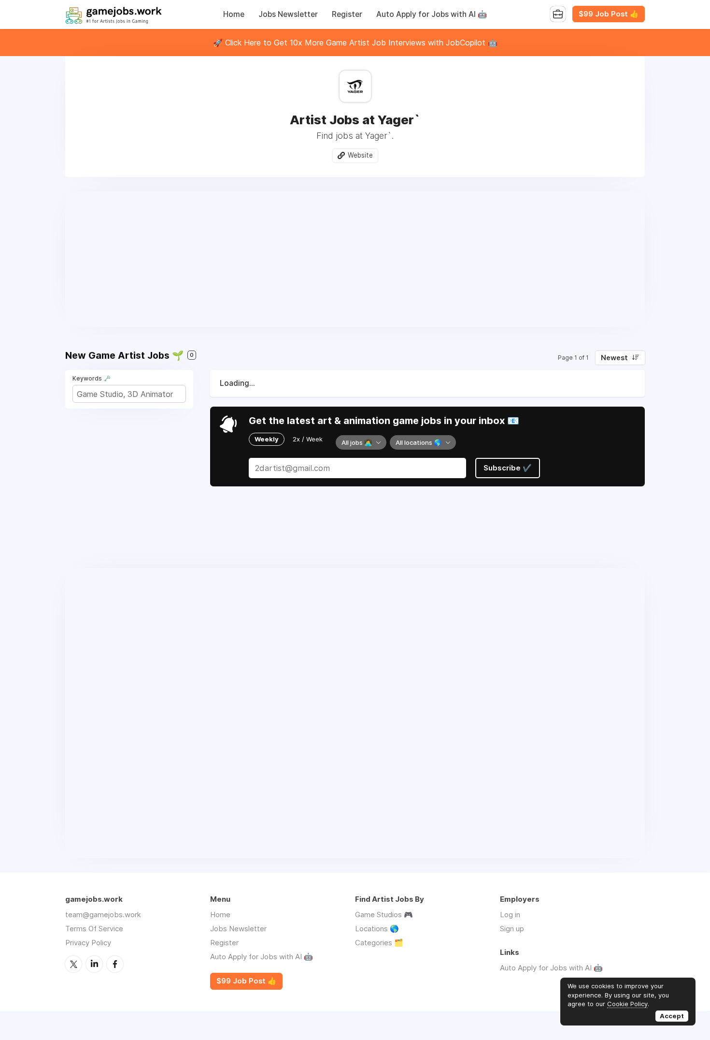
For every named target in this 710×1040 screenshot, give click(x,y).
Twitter (73, 964)
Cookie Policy (627, 1004)
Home (233, 14)
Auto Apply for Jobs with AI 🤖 (431, 14)
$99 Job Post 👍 (609, 14)
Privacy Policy (88, 942)
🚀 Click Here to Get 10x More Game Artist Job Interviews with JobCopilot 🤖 (355, 42)
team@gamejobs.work (103, 914)
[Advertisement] (355, 259)
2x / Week (308, 439)
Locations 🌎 (377, 928)
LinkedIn (94, 964)
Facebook (115, 964)
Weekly (267, 439)
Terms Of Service (94, 928)
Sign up (512, 928)
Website (360, 155)
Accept (672, 1016)
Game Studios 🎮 (384, 914)
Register (347, 14)
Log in (510, 914)
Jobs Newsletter (288, 14)
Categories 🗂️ (379, 942)
